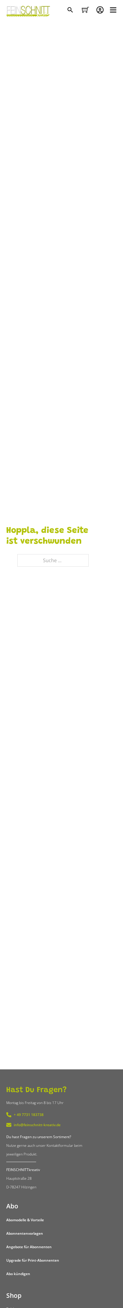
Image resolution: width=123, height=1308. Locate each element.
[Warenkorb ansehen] (85, 9)
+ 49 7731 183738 (29, 1114)
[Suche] (71, 10)
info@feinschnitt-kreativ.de (37, 1124)
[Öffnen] (113, 9)
